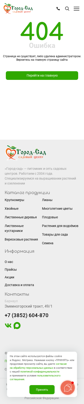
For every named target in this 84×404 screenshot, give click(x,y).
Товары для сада (55, 234)
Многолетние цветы (57, 208)
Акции (9, 277)
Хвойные (11, 208)
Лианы (47, 200)
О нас (9, 262)
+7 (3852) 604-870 (27, 315)
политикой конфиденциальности (39, 371)
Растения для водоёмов (60, 226)
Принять (42, 389)
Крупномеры (14, 200)
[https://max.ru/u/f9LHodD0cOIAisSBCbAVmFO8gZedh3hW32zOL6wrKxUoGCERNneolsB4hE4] (17, 328)
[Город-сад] (18, 9)
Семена (47, 243)
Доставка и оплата (19, 285)
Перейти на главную (42, 75)
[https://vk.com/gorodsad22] (8, 328)
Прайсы (11, 269)
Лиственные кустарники (14, 228)
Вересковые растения (21, 239)
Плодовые (50, 217)
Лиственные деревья (21, 217)
